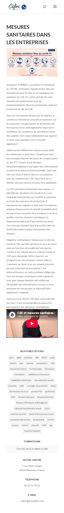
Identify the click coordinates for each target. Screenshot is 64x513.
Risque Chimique (26, 397)
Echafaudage (36, 369)
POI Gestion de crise (18, 391)
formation (49, 369)
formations (20, 374)
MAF (22, 386)
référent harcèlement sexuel (28, 408)
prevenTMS (36, 391)
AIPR (19, 357)
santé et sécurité (18, 414)
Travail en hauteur (32, 431)
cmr (21, 363)
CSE (52, 363)
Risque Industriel (45, 397)
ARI (37, 357)
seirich (50, 419)
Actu (11, 357)
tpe (50, 425)
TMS (44, 425)
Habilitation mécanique (38, 374)
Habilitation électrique (21, 380)
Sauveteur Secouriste (20, 419)
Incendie (12, 386)
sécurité (35, 425)
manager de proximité (37, 386)
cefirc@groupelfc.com (32, 500)
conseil (29, 363)
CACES (13, 363)
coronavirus (41, 363)
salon (47, 408)
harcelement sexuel (44, 380)
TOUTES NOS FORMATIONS (32, 448)
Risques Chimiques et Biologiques (32, 402)
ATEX (44, 357)
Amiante (28, 357)
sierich (25, 425)
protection (50, 391)
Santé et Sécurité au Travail (41, 414)
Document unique (18, 369)
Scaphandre (38, 419)
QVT (13, 397)
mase (53, 386)
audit (52, 357)
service (15, 425)
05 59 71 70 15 (32, 485)
